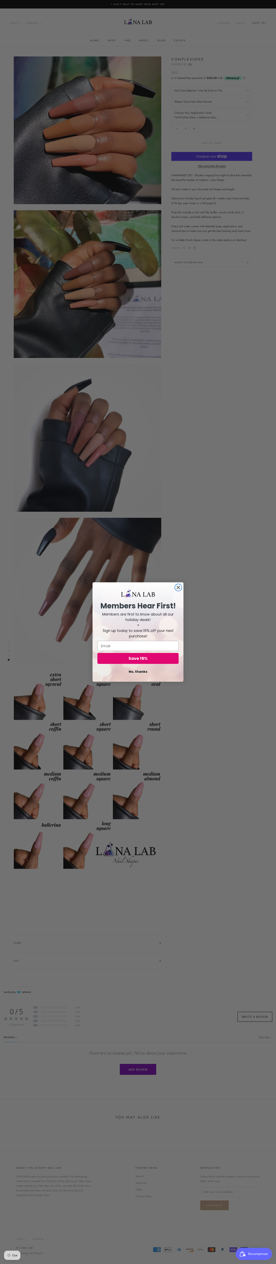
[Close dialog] (178, 587)
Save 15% (138, 658)
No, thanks (138, 671)
